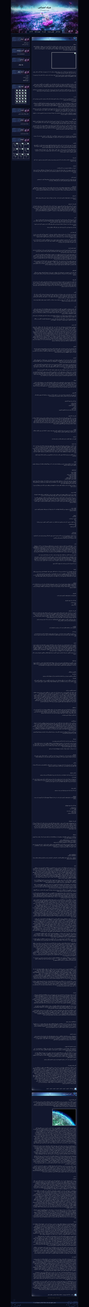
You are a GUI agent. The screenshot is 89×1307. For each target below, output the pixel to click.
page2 (51, 1088)
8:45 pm (31, 31)
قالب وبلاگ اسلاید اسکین (23, 113)
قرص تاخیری (25, 77)
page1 (47, 1088)
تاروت (27, 75)
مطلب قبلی (50, 1294)
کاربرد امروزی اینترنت (67, 1094)
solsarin (26, 78)
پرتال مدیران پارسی (24, 123)
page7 (64, 1088)
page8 (67, 1088)
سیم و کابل (26, 42)
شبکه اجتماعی (56, 1294)
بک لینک (21, 64)
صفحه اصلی (58, 31)
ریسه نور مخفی (25, 44)
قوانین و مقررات (50, 31)
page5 (61, 1088)
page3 (54, 1088)
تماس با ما (44, 31)
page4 (57, 1088)
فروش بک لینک (37, 31)
